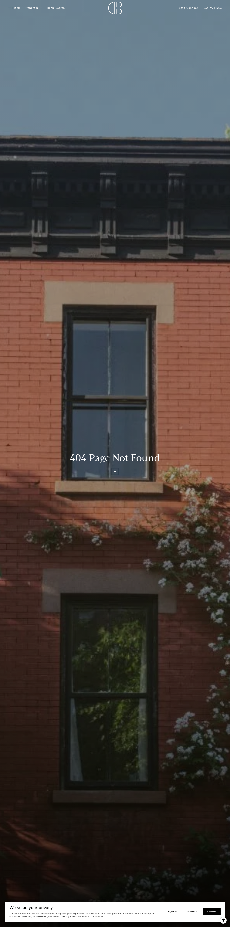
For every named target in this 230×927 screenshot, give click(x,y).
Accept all (211, 911)
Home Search (56, 8)
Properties (32, 8)
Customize (192, 911)
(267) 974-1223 (212, 7)
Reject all (172, 911)
